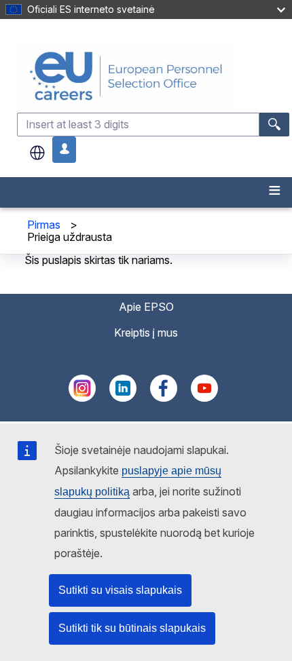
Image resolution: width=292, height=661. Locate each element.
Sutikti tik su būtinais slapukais (132, 628)
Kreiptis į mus (146, 332)
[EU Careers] (153, 75)
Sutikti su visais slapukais (120, 590)
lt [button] (37, 152)
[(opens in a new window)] (82, 397)
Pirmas (43, 225)
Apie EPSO (146, 307)
